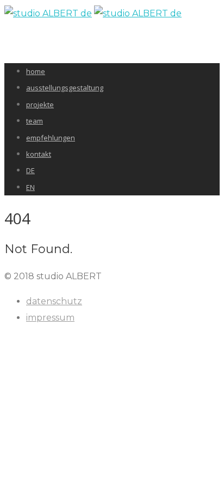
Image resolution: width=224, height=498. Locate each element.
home (35, 71)
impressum (50, 317)
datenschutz (54, 301)
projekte (40, 104)
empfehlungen (50, 138)
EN (30, 187)
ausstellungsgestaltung (64, 88)
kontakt (38, 154)
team (34, 121)
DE (30, 170)
